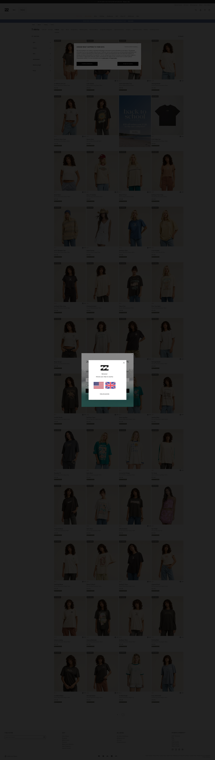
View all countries (104, 394)
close (124, 362)
